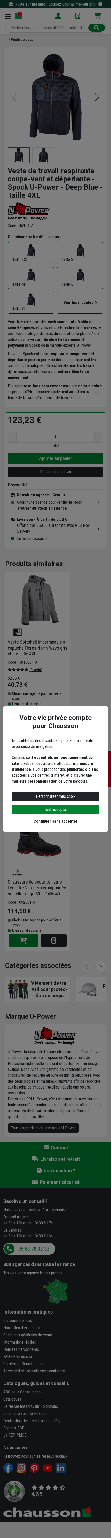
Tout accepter (55, 809)
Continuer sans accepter (55, 821)
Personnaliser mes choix (55, 796)
